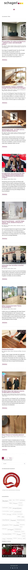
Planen (11, 524)
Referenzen (10, 90)
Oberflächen (5, 520)
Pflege (18, 522)
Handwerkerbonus (7, 349)
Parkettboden (21, 520)
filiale (10, 503)
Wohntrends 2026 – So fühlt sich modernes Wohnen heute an (13, 130)
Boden (12, 89)
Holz (10, 508)
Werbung (20, 538)
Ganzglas (20, 502)
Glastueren (21, 505)
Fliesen (15, 45)
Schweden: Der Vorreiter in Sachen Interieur (13, 266)
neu (23, 517)
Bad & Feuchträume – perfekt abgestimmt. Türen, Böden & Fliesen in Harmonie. (13, 222)
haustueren (5, 507)
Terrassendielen (7, 534)
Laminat (8, 46)
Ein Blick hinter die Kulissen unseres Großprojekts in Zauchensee (13, 391)
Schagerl (11, 529)
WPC (24, 538)
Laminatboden (17, 511)
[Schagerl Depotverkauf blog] (14, 3)
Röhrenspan (4, 528)
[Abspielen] (3, 556)
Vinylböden (6, 47)
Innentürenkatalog (5, 511)
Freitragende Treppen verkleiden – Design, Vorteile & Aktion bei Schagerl (14, 87)
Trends (14, 533)
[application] (14, 550)
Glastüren (19, 45)
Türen (3, 134)
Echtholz (22, 500)
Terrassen (22, 46)
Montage (9, 514)
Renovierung (22, 524)
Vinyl (3, 539)
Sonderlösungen (17, 46)
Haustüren (24, 45)
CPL (14, 500)
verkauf (23, 535)
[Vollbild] (24, 556)
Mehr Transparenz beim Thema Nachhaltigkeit (11, 306)
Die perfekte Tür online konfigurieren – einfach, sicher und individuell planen (14, 43)
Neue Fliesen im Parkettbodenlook (13, 435)
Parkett (11, 46)
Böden (9, 45)
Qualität (16, 525)
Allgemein (5, 45)
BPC (10, 500)
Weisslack (15, 538)
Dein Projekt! (10, 394)
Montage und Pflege (17, 351)
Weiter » (11, 458)
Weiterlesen (4, 59)
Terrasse (22, 531)
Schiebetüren (18, 529)
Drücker (12, 45)
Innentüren (4, 46)
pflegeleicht (5, 525)
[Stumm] (22, 556)
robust (21, 526)
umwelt (23, 533)
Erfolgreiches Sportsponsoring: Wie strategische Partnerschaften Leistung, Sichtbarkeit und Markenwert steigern (13, 175)
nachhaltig (14, 514)
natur (18, 516)
